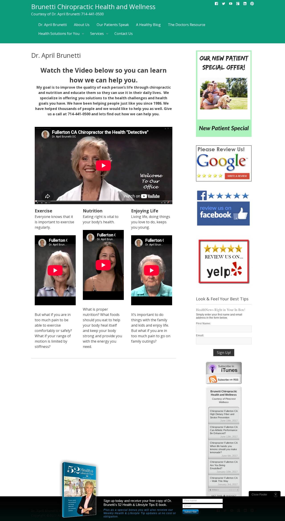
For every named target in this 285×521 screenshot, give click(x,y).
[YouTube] (230, 4)
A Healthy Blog (148, 24)
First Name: (203, 323)
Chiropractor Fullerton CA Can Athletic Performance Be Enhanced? (224, 432)
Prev (216, 490)
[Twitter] (223, 4)
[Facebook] (216, 4)
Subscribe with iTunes (224, 368)
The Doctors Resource (186, 24)
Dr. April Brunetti (52, 24)
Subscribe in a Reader (224, 379)
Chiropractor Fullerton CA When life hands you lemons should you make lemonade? (224, 449)
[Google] (238, 4)
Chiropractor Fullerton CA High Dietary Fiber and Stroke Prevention (224, 416)
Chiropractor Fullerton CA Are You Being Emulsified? (224, 467)
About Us (82, 24)
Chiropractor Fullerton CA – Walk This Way (224, 481)
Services (97, 33)
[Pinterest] (252, 4)
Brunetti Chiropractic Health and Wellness (93, 6)
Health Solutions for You (58, 33)
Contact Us (123, 33)
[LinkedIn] (245, 4)
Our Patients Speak (113, 24)
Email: (200, 335)
